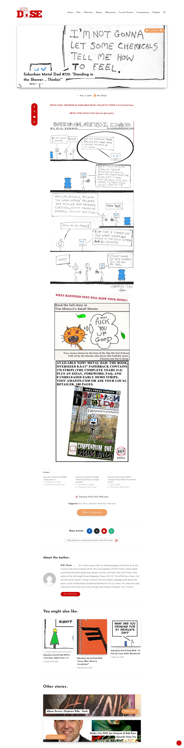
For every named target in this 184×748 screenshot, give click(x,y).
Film (78, 12)
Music (70, 12)
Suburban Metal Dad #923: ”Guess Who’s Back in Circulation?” (90, 661)
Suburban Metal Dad (88, 497)
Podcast (156, 12)
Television (88, 12)
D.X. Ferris (83, 503)
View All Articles (70, 594)
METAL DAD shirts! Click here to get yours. (92, 113)
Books (99, 12)
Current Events (126, 12)
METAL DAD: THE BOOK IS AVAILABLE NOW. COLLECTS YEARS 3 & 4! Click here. (92, 105)
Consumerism (143, 12)
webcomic (111, 503)
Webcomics (110, 12)
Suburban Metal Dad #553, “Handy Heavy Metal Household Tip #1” (122, 479)
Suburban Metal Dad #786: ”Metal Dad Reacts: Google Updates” (87, 479)
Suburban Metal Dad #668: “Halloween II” (55, 478)
